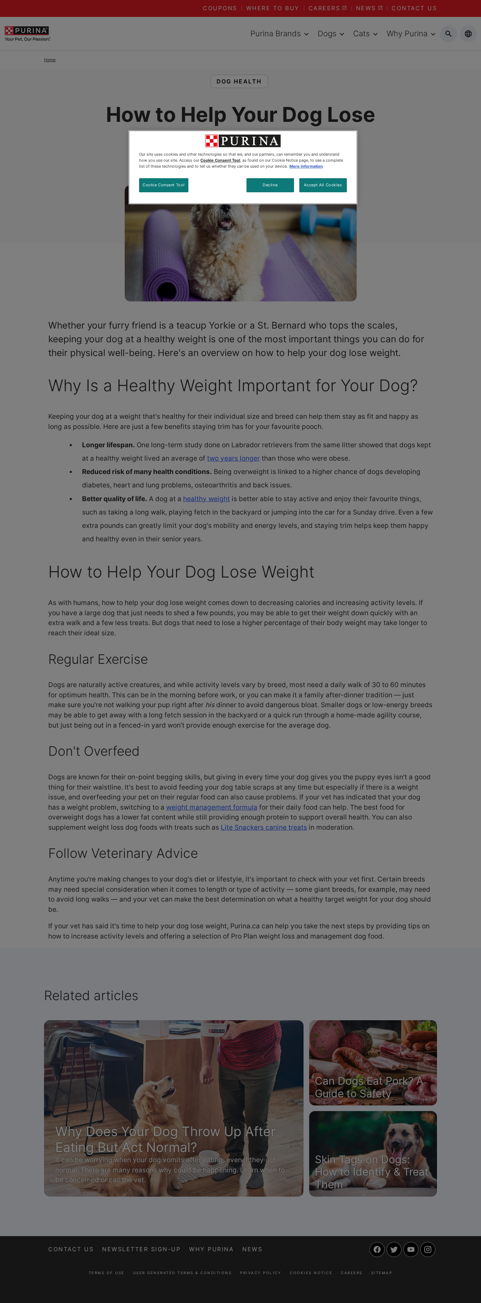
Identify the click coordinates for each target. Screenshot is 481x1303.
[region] (243, 167)
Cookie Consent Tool (164, 184)
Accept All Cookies (323, 184)
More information (306, 166)
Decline (270, 184)
